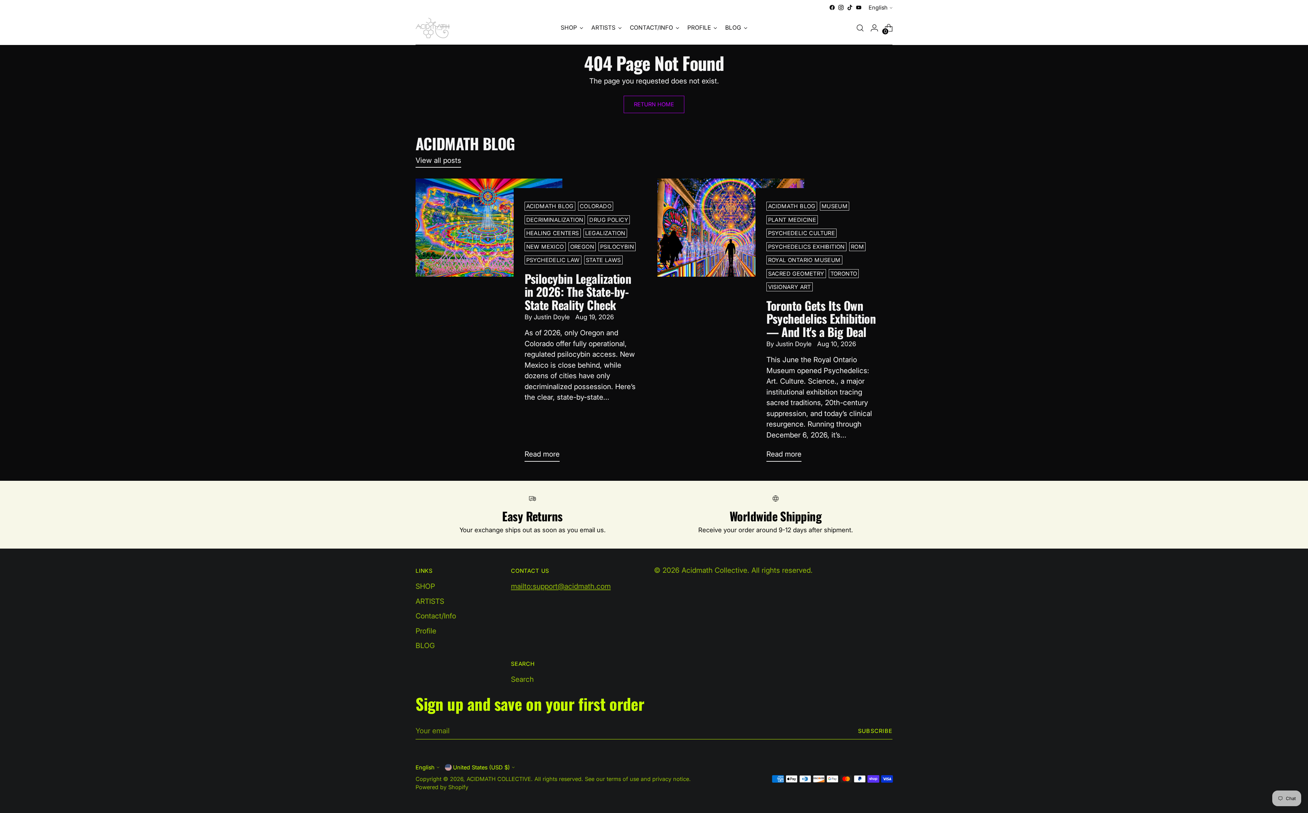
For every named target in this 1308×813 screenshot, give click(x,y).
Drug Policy (608, 219)
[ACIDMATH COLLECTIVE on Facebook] (832, 7)
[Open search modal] (860, 28)
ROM (857, 246)
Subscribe (875, 730)
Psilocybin (617, 246)
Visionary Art (789, 286)
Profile (426, 631)
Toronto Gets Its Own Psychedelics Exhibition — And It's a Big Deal (821, 318)
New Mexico (545, 246)
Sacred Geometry (796, 273)
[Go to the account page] (874, 28)
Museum (834, 206)
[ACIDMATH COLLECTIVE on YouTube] (859, 7)
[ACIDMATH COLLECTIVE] (433, 28)
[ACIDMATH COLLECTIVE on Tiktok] (850, 7)
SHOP (425, 586)
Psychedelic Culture (801, 233)
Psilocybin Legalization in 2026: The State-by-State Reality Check (578, 291)
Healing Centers (552, 233)
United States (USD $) (481, 767)
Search (522, 679)
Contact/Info (436, 616)
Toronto (843, 273)
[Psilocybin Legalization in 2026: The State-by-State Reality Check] (489, 323)
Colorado (595, 206)
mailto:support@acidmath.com (561, 586)
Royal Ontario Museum (804, 260)
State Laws (603, 260)
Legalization (605, 233)
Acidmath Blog (550, 206)
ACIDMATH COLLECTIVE (499, 779)
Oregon (582, 246)
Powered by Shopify (442, 787)
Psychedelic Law (553, 260)
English (878, 7)
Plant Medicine (792, 219)
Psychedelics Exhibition (806, 246)
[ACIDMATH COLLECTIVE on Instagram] (841, 7)
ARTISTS (430, 601)
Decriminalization (554, 219)
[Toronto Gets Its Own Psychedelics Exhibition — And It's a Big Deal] (730, 323)
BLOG (425, 645)
